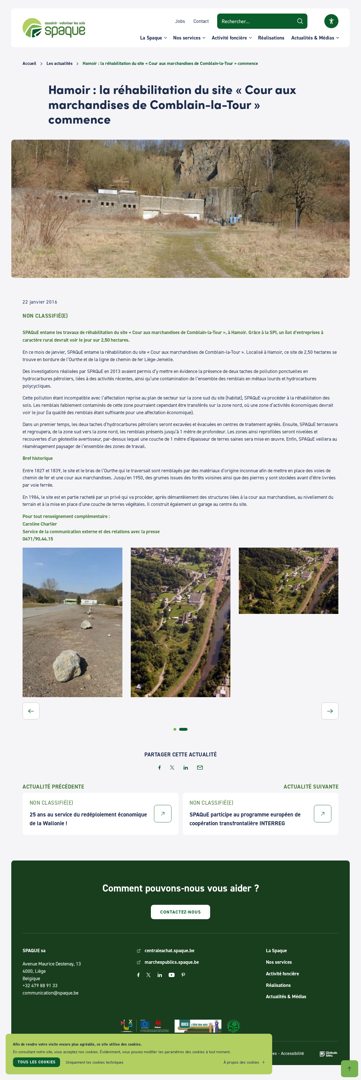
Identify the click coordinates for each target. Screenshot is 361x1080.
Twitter (148, 975)
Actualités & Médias (312, 37)
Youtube (172, 975)
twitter (172, 767)
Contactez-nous (180, 912)
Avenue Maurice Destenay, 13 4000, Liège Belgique (52, 971)
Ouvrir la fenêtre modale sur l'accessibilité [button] (331, 21)
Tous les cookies (37, 1061)
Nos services (187, 37)
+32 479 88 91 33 (40, 985)
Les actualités (59, 63)
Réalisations (271, 37)
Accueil (29, 63)
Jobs (180, 21)
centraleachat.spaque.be (169, 950)
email (200, 767)
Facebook (138, 975)
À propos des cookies (241, 1062)
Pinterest (183, 975)
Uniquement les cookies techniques (95, 1062)
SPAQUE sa (54, 28)
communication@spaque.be (50, 993)
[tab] (174, 729)
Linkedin (160, 975)
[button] (31, 711)
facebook (159, 767)
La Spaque (151, 37)
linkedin (186, 767)
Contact (201, 21)
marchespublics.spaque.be (172, 962)
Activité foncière (229, 37)
